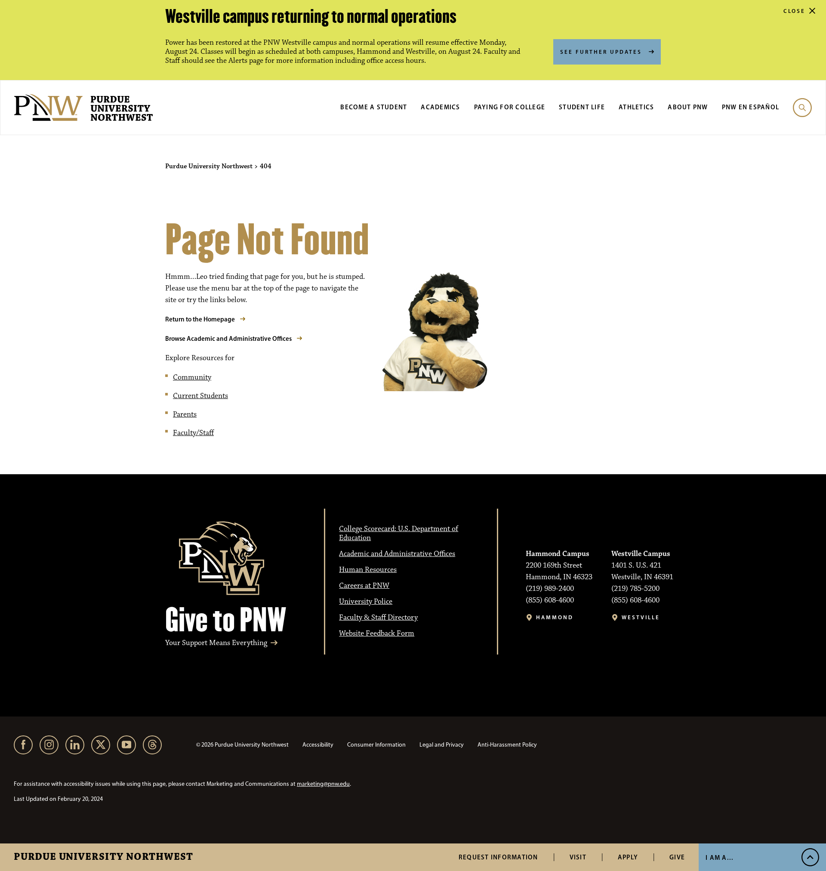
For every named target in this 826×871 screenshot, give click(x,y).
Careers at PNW (364, 585)
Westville (641, 617)
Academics (440, 107)
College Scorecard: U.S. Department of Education (398, 533)
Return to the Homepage (200, 319)
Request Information (498, 857)
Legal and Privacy (441, 744)
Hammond (554, 617)
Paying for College (510, 107)
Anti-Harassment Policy (507, 744)
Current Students (200, 396)
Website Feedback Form (376, 633)
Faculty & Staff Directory (378, 617)
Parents (185, 414)
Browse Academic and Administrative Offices (228, 338)
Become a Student (373, 107)
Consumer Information (376, 744)
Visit (578, 857)
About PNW (688, 107)
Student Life (582, 107)
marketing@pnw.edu (323, 784)
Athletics (636, 107)
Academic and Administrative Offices (397, 554)
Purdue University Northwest (103, 857)
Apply (628, 857)
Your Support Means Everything (216, 643)
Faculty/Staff (193, 433)
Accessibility (317, 744)
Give (677, 857)
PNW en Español (751, 107)
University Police (365, 601)
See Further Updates (601, 51)
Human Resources (368, 569)
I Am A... (720, 857)
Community (192, 377)
